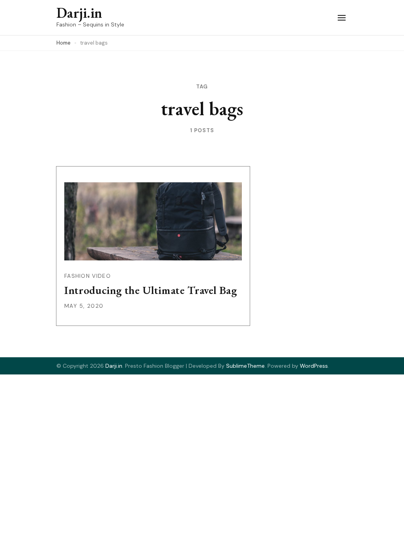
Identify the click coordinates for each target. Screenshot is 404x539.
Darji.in (79, 13)
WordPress (314, 365)
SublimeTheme (245, 365)
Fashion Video (87, 275)
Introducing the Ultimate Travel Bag (150, 290)
